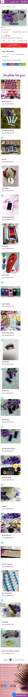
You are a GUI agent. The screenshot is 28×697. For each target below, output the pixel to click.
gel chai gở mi (7, 593)
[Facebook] (14, 686)
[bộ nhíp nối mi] (14, 465)
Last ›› (22, 659)
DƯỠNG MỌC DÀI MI (8, 130)
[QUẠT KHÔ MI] (14, 291)
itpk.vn (16, 691)
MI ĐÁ (14, 6)
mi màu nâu (5, 419)
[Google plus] (11, 686)
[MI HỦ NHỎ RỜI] (14, 89)
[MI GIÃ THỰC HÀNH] (14, 320)
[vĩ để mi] (14, 494)
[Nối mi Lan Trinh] (2, 686)
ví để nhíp (5, 622)
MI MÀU (4, 159)
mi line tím (5, 362)
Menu (25, 1)
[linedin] (5, 686)
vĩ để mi (4, 506)
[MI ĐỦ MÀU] (14, 233)
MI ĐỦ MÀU (5, 246)
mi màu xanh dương (8, 448)
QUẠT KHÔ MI (6, 304)
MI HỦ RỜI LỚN (6, 535)
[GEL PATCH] (14, 176)
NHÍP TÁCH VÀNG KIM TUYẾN (10, 651)
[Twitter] (8, 686)
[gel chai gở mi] (14, 580)
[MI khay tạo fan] (14, 552)
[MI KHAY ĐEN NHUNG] (14, 205)
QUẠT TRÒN (5, 275)
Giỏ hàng (14, 2)
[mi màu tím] (14, 378)
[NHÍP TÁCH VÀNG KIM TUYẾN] (14, 638)
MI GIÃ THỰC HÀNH (7, 333)
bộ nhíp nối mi (6, 477)
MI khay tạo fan (7, 564)
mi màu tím (5, 390)
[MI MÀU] (14, 147)
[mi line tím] (14, 349)
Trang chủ (3, 6)
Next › (18, 659)
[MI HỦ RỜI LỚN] (14, 523)
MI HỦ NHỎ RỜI (6, 101)
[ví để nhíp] (14, 609)
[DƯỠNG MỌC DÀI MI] (14, 118)
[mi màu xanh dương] (14, 436)
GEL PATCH (5, 188)
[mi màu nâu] (14, 407)
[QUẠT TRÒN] (14, 262)
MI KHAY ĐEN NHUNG (8, 217)
